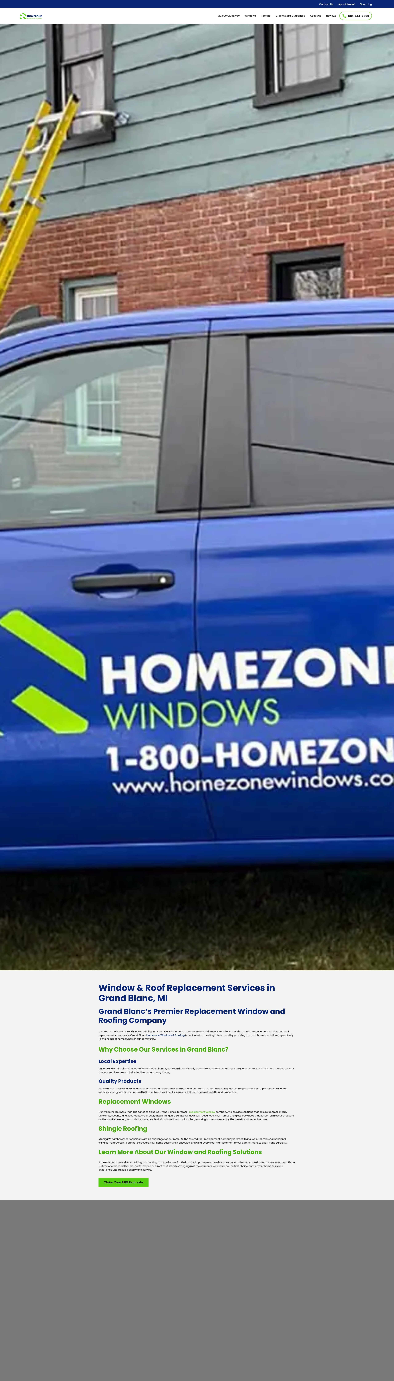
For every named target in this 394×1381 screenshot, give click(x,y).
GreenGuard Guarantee (290, 16)
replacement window (202, 1112)
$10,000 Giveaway (228, 16)
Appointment (346, 4)
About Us (315, 16)
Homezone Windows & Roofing (165, 1035)
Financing (366, 4)
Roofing (266, 16)
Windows (250, 16)
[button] (250, 16)
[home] (31, 16)
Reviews (331, 16)
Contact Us (326, 4)
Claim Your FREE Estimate (123, 1182)
